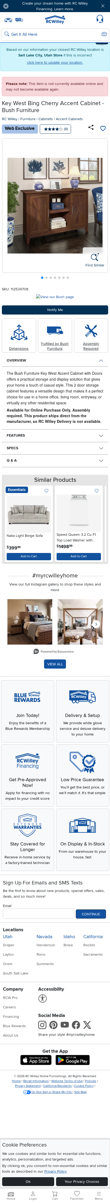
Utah (8, 937)
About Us (10, 1035)
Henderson (46, 945)
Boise (68, 945)
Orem (7, 964)
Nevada (44, 937)
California (93, 937)
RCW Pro (10, 997)
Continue (91, 914)
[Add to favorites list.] (46, 491)
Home (16, 1081)
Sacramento (93, 954)
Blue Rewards (14, 1026)
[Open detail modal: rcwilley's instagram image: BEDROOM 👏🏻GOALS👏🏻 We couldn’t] (80, 622)
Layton (8, 954)
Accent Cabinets (69, 119)
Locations (13, 930)
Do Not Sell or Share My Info (52, 1092)
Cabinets (45, 119)
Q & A (12, 460)
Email (7, 906)
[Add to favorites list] (102, 129)
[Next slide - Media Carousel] (96, 624)
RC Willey (9, 119)
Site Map (80, 1092)
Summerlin (45, 964)
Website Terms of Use (67, 1081)
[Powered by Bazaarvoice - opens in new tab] (54, 652)
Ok (28, 1181)
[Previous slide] (8, 210)
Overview (16, 360)
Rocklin (89, 945)
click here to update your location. (55, 62)
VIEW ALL (55, 664)
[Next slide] (102, 210)
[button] (21, 6)
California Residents (57, 1086)
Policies (90, 1081)
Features (16, 435)
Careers (9, 1007)
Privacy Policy (55, 1171)
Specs (12, 448)
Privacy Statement (28, 1086)
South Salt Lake (15, 973)
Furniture (28, 119)
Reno (41, 954)
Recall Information (36, 1081)
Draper (8, 945)
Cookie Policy (84, 1086)
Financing (11, 1016)
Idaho (69, 937)
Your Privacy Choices (82, 1181)
